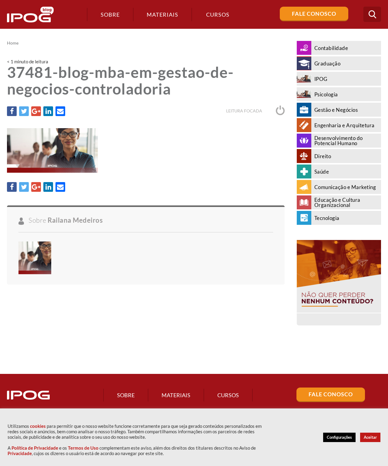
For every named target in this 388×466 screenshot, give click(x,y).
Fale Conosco (314, 13)
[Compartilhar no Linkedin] (48, 111)
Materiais (162, 14)
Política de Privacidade (35, 448)
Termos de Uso (83, 448)
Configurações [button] (339, 437)
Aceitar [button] (370, 437)
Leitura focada (244, 110)
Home (12, 43)
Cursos (228, 395)
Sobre (110, 14)
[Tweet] (24, 111)
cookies (38, 426)
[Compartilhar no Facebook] (12, 111)
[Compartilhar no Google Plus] (36, 111)
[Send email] (60, 111)
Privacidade (20, 453)
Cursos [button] (217, 14)
